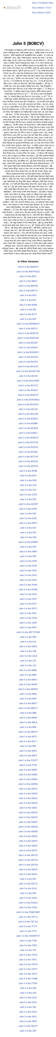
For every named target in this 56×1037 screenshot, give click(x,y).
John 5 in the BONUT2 (28, 437)
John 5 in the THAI (28, 940)
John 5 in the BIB (28, 309)
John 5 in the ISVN (28, 618)
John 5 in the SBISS (28, 845)
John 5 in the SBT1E (28, 883)
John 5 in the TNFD (28, 945)
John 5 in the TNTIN (28, 964)
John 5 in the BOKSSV (28, 404)
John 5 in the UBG (28, 988)
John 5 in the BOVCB (28, 461)
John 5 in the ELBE (28, 518)
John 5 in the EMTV (28, 523)
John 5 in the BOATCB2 (28, 338)
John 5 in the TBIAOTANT (28, 912)
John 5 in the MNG (28, 694)
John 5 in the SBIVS (28, 874)
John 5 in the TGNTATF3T (28, 936)
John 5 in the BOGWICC (28, 352)
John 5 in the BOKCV (28, 390)
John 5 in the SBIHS (28, 803)
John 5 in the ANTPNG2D (28, 271)
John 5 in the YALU (28, 1016)
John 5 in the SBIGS (28, 798)
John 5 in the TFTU (28, 931)
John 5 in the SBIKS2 (28, 827)
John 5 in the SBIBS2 (28, 784)
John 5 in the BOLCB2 (28, 414)
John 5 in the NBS (28, 727)
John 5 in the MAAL (28, 670)
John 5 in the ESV (28, 528)
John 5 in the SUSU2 (28, 902)
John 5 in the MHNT (28, 684)
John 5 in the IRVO (28, 594)
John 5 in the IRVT (28, 603)
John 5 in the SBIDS (28, 793)
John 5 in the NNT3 (28, 755)
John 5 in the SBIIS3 (28, 817)
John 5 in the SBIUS (28, 869)
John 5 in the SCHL (28, 888)
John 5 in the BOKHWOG (28, 399)
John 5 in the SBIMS (28, 831)
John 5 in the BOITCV (28, 385)
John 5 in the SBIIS (28, 808)
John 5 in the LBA (28, 651)
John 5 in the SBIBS (28, 779)
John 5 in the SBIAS (28, 774)
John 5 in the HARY (28, 551)
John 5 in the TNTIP (28, 969)
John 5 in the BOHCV (28, 361)
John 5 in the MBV (28, 675)
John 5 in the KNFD (28, 646)
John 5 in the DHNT (28, 509)
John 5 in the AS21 (28, 276)
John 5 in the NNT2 (28, 751)
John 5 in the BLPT (28, 314)
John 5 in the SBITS (28, 850)
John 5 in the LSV (28, 665)
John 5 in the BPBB (28, 471)
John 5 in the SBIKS (28, 822)
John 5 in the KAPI (28, 627)
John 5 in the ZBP (28, 1031)
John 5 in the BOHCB (28, 357)
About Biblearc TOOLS (41, 8)
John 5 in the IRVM (28, 585)
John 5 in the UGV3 (28, 1002)
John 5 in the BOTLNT (28, 456)
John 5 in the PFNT (28, 765)
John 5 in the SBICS (28, 789)
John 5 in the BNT (28, 319)
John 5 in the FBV (28, 532)
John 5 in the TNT (28, 950)
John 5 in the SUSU (28, 898)
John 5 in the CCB (28, 485)
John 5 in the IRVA (28, 561)
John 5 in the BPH (28, 475)
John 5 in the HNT (28, 556)
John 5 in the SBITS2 (28, 855)
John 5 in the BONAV (28, 423)
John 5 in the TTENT (28, 983)
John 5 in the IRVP (28, 599)
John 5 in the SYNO (28, 907)
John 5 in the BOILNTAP (28, 380)
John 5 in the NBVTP (28, 732)
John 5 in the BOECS (28, 347)
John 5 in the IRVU (28, 613)
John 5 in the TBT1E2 (28, 921)
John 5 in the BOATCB (28, 333)
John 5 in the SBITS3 (28, 860)
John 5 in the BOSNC (28, 452)
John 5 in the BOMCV (28, 418)
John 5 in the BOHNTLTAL (28, 371)
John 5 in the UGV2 (28, 997)
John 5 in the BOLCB (28, 409)
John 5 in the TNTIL (28, 959)
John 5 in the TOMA (28, 978)
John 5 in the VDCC (28, 1012)
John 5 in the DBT (28, 499)
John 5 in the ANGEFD (28, 267)
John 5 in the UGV (28, 993)
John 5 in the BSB (28, 480)
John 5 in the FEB (28, 537)
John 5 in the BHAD (28, 305)
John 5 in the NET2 (28, 736)
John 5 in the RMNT (28, 770)
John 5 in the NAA (28, 713)
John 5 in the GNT (28, 547)
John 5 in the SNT (28, 893)
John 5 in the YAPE (28, 1021)
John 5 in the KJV (28, 641)
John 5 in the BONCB (28, 428)
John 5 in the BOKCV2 (28, 395)
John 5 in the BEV (28, 300)
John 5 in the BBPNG (28, 286)
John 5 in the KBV (28, 637)
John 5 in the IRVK (28, 580)
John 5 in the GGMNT (28, 542)
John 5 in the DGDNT (28, 504)
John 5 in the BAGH (28, 281)
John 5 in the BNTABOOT (28, 324)
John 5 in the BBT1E (28, 290)
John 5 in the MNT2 (28, 703)
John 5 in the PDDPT (28, 760)
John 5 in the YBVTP (28, 1026)
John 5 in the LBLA (28, 656)
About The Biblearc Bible (42, 3)
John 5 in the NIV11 (28, 741)
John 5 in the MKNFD (28, 689)
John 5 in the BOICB (28, 376)
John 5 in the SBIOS (28, 836)
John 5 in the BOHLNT (28, 366)
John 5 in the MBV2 (28, 679)
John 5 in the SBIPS (28, 841)
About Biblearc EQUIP (41, 13)
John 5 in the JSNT (28, 622)
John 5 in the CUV (28, 490)
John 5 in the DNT (28, 513)
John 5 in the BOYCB (28, 466)
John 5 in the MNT (28, 698)
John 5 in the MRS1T (28, 708)
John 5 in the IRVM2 (28, 589)
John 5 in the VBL (28, 1007)
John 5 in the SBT (28, 879)
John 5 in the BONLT (28, 433)
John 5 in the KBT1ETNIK (28, 632)
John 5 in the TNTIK (28, 955)
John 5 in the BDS (28, 295)
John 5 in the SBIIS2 (28, 812)
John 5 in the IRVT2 (28, 608)
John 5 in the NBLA (28, 722)
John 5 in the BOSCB (28, 447)
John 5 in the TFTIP (28, 926)
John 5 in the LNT (28, 660)
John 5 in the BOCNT (28, 343)
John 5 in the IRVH (28, 575)
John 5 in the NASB (28, 717)
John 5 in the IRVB (28, 566)
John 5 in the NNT (28, 746)
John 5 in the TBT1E (28, 917)
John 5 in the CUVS (28, 494)
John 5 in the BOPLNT (28, 442)
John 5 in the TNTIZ (28, 974)
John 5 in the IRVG (28, 570)
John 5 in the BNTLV (28, 328)
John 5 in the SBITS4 (28, 864)
